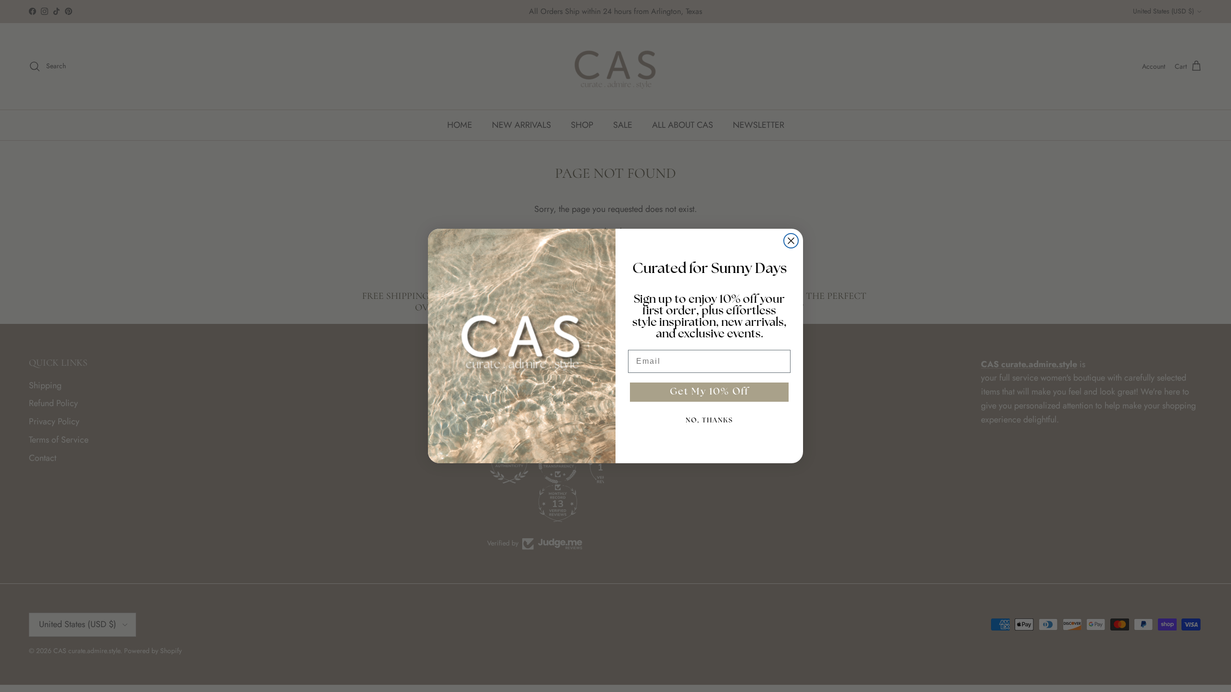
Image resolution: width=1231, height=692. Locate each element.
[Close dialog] (791, 241)
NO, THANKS (709, 420)
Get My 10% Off (709, 392)
